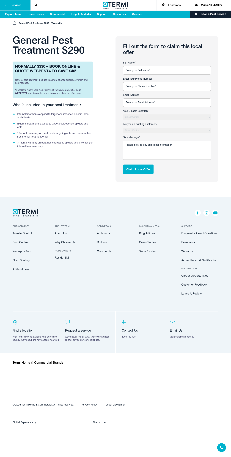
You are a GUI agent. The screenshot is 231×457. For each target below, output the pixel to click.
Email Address (131, 95)
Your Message (131, 137)
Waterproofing (21, 251)
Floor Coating (21, 260)
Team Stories (147, 251)
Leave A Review (191, 293)
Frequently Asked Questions (199, 233)
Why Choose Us (65, 242)
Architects (103, 233)
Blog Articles (147, 233)
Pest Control (20, 242)
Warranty (187, 251)
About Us (61, 233)
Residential (62, 258)
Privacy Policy (89, 405)
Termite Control (22, 233)
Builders (102, 242)
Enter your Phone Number (138, 79)
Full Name (129, 63)
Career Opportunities (194, 276)
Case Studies (147, 242)
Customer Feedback (194, 285)
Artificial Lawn (21, 269)
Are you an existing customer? (140, 124)
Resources (188, 242)
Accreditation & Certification (199, 260)
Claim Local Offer (138, 169)
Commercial (104, 251)
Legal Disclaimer (115, 405)
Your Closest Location (136, 111)
